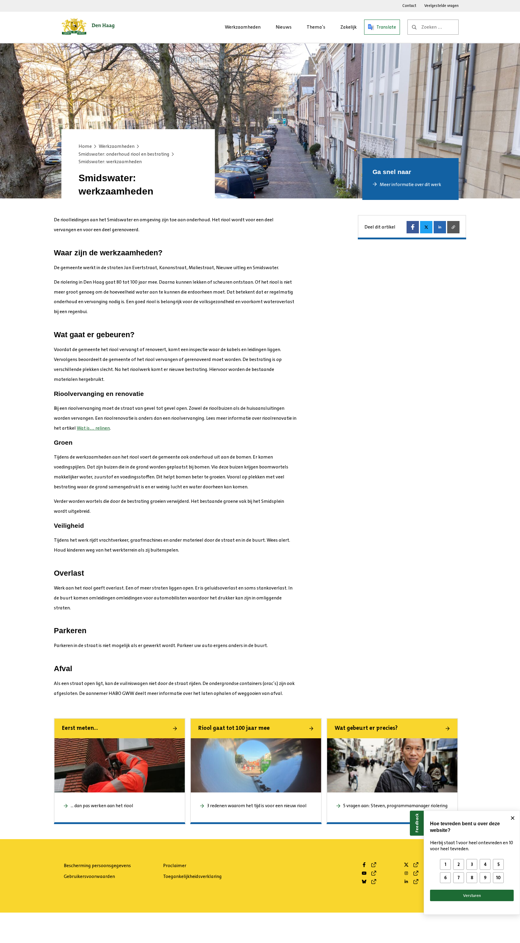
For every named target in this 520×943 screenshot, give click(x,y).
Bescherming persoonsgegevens (97, 865)
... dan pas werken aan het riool (102, 806)
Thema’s (316, 27)
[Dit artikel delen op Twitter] (426, 227)
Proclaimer (174, 865)
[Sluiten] (512, 818)
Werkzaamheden (243, 27)
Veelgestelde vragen (441, 5)
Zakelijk (348, 27)
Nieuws (284, 27)
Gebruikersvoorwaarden (89, 876)
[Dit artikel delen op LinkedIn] (440, 227)
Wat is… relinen (93, 428)
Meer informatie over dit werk (410, 185)
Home (85, 146)
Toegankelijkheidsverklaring (192, 876)
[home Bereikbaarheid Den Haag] (88, 27)
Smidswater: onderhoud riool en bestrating (124, 154)
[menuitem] (242, 27)
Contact (409, 5)
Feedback (416, 823)
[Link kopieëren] (453, 227)
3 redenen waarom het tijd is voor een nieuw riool (257, 806)
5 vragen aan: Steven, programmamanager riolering (395, 806)
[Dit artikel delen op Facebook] (413, 227)
